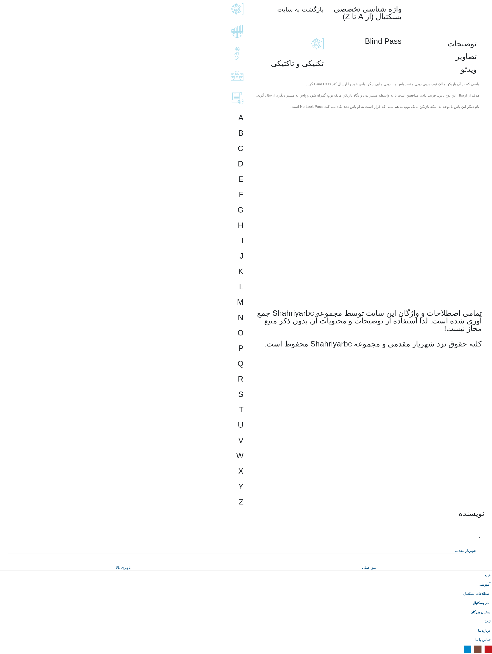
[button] (489, 561)
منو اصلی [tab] (369, 567)
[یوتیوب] (488, 649)
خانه (487, 575)
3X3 (487, 621)
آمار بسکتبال (481, 603)
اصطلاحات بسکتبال (476, 594)
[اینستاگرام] (477, 649)
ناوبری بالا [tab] (123, 567)
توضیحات (462, 43)
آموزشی (484, 584)
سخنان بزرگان (480, 612)
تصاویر (466, 56)
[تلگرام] (467, 649)
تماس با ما (482, 640)
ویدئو (469, 69)
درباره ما (484, 630)
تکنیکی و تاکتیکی (297, 63)
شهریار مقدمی (465, 550)
